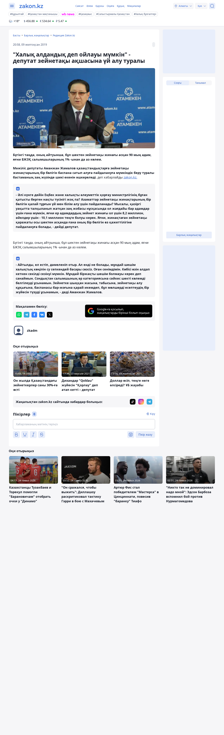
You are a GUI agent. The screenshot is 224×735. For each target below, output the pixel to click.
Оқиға (110, 6)
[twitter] (50, 315)
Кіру (152, 413)
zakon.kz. (130, 177)
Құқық (120, 6)
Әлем (89, 6)
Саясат (79, 6)
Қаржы (100, 6)
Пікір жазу (145, 434)
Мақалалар (134, 6)
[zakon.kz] (31, 6)
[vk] (42, 315)
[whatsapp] (19, 315)
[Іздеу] (212, 6)
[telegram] (26, 315)
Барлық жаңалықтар (36, 35)
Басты (16, 35)
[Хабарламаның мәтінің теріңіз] (84, 424)
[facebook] (34, 315)
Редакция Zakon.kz (64, 35)
